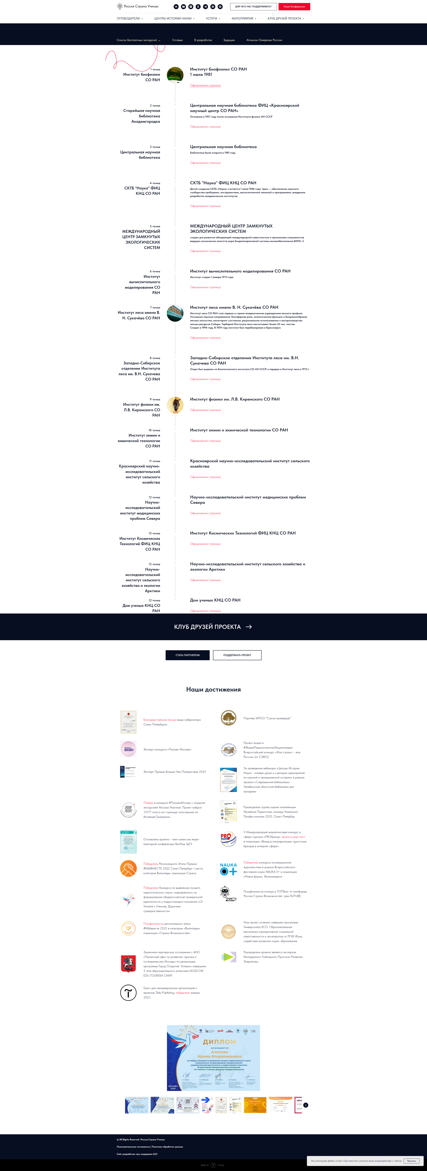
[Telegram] (205, 6)
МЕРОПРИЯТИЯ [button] (243, 18)
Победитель (150, 863)
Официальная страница (205, 85)
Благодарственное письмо (160, 719)
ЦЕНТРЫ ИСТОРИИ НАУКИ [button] (173, 18)
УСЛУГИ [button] (212, 18)
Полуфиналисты (153, 923)
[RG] (212, 6)
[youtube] (183, 6)
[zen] (190, 6)
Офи (193, 251)
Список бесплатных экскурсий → (139, 40)
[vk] (176, 6)
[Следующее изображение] (306, 1105)
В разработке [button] (203, 40)
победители (183, 992)
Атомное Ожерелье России (264, 40)
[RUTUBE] (220, 6)
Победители (150, 888)
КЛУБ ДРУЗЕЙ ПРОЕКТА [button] (285, 18)
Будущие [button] (229, 40)
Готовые (177, 40)
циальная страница (208, 251)
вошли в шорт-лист (293, 836)
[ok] (198, 6)
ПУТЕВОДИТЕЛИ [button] (129, 18)
